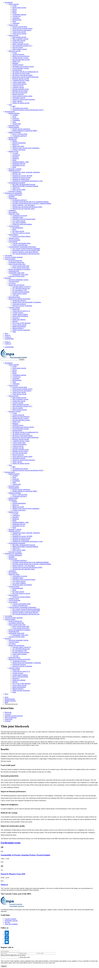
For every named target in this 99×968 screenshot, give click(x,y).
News (6, 333)
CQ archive (12, 283)
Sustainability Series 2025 (20, 274)
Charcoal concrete (17, 85)
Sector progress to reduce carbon (22, 96)
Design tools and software (16, 285)
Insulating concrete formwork (14, 716)
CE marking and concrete (20, 108)
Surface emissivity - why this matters (23, 205)
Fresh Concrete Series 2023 (20, 266)
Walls (14, 122)
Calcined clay (16, 16)
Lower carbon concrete (19, 325)
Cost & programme (14, 240)
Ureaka (14, 52)
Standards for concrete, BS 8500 (22, 175)
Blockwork (8, 712)
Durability (12, 196)
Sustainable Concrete (11, 920)
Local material (13, 241)
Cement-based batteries (19, 84)
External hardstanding (19, 143)
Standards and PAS (14, 170)
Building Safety (13, 137)
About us (7, 335)
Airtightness (12, 210)
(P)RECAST (16, 61)
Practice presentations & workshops (19, 269)
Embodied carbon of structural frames (23, 219)
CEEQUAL (16, 188)
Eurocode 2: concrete (15, 169)
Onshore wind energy (19, 150)
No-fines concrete (17, 42)
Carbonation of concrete (19, 215)
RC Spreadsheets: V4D (19, 290)
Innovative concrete (14, 51)
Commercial (16, 155)
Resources (8, 278)
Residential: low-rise (18, 165)
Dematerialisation (17, 227)
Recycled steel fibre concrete (21, 59)
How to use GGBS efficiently (21, 323)
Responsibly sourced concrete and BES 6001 (26, 250)
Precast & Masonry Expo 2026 (13, 874)
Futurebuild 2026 (14, 271)
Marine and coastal (18, 146)
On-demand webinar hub (16, 262)
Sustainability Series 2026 (16, 273)
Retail (14, 167)
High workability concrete (20, 39)
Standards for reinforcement (20, 179)
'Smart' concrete (17, 101)
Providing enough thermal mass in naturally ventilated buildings (31, 203)
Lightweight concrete (18, 40)
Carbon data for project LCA (21, 311)
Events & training (10, 259)
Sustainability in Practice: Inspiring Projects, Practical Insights (25, 855)
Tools (10, 104)
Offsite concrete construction (21, 330)
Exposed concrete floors (19, 26)
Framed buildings (14, 127)
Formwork (15, 118)
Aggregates (15, 18)
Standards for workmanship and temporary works (27, 181)
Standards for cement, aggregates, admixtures (26, 172)
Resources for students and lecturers (19, 299)
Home (6, 697)
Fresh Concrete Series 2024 (17, 264)
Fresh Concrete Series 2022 (20, 267)
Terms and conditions (11, 924)
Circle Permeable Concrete (20, 68)
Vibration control (14, 238)
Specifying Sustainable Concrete (18, 279)
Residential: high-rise (18, 163)
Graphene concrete (18, 87)
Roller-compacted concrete (20, 44)
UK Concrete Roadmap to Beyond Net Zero (26, 253)
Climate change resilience (20, 314)
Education (15, 156)
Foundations (16, 120)
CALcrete (15, 295)
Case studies (8, 255)
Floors (14, 117)
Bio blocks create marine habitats (22, 75)
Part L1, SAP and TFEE (19, 134)
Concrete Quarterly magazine (14, 257)
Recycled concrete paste (19, 92)
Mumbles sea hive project (20, 91)
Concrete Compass (14, 307)
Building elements (14, 113)
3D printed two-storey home (21, 73)
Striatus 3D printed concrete (20, 103)
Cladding (15, 115)
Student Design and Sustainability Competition (26, 302)
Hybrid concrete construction (21, 129)
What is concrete (14, 4)
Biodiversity (16, 309)
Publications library (14, 297)
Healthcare (15, 158)
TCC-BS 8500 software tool (21, 288)
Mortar (14, 13)
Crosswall (8, 714)
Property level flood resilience (21, 236)
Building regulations (15, 132)
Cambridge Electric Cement (20, 80)
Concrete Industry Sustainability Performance (22, 247)
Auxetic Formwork (18, 54)
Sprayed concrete (17, 47)
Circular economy (14, 226)
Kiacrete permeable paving (20, 89)
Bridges (14, 141)
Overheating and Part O (19, 136)
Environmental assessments (17, 182)
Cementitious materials (19, 14)
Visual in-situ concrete (19, 32)
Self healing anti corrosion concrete (23, 66)
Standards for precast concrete (21, 177)
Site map (7, 922)
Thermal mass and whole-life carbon (23, 208)
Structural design (10, 111)
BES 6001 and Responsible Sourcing (23, 184)
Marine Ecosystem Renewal (20, 56)
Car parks (15, 153)
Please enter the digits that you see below (13, 955)
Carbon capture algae (18, 82)
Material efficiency (18, 328)
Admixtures (16, 23)
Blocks (14, 11)
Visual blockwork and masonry (21, 30)
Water (14, 21)
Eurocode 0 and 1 (14, 125)
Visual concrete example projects (22, 28)
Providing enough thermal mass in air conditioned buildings (30, 201)
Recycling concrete (18, 231)
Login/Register (9, 338)
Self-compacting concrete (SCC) (22, 46)
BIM (13, 106)
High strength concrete (19, 37)
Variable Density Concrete (20, 58)
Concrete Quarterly (10, 919)
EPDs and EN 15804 (18, 189)
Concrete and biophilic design (21, 243)
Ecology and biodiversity (20, 245)
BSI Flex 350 (16, 174)
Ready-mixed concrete (19, 7)
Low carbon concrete (18, 221)
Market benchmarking (19, 326)
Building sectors (13, 151)
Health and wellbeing (18, 319)
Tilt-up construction (11, 717)
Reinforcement (16, 20)
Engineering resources (19, 304)
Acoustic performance (15, 195)
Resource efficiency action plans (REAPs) (25, 252)
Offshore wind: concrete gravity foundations (25, 148)
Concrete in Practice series (17, 276)
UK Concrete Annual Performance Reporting (26, 248)
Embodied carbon (17, 217)
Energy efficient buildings (20, 316)
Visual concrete (13, 25)
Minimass (15, 63)
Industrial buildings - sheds (20, 162)
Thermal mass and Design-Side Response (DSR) (27, 207)
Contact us (8, 337)
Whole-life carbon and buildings (22, 224)
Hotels (14, 160)
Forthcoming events (10, 842)
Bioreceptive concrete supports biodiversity (25, 77)
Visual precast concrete (19, 33)
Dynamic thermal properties (20, 292)
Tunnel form (8, 719)
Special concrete (13, 35)
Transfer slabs (16, 124)
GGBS (14, 6)
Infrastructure (13, 139)
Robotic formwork (18, 94)
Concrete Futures (14, 281)
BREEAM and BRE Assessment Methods (25, 186)
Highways (15, 144)
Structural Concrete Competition (22, 305)
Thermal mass (13, 198)
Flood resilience (13, 234)
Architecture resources (19, 300)
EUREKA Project (17, 65)
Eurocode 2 (15, 318)
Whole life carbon (14, 214)
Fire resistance (13, 212)
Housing (15, 321)
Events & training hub (15, 260)
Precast (14, 9)
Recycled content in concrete (21, 233)
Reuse (14, 229)
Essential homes (17, 70)
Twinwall (7, 721)
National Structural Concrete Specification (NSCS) (27, 110)
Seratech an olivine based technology (23, 99)
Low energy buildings (19, 222)
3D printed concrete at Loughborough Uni (25, 72)
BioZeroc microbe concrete (20, 78)
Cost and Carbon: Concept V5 (21, 286)
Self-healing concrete (18, 98)
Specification (9, 2)
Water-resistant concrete (19, 49)
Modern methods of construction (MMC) (24, 130)
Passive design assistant (19, 293)
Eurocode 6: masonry (15, 191)
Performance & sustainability (13, 193)
